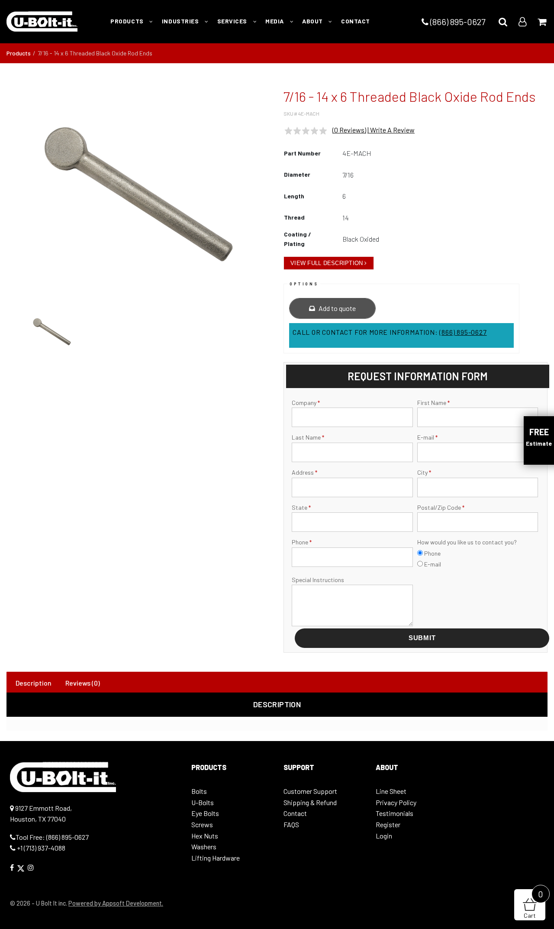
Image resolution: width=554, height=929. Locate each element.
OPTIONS (304, 284)
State (301, 507)
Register (388, 824)
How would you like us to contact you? (467, 542)
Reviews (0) (82, 683)
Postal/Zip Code (440, 507)
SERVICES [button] (233, 21)
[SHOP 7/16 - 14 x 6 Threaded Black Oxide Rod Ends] (138, 194)
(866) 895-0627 (456, 21)
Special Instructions (318, 579)
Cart (533, 904)
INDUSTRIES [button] (181, 21)
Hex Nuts (204, 836)
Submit (422, 637)
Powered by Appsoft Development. (115, 903)
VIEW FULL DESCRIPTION (326, 263)
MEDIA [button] (275, 21)
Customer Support (310, 791)
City (424, 472)
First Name (433, 402)
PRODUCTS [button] (127, 21)
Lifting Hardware (215, 858)
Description (34, 683)
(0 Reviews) (349, 130)
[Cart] (542, 21)
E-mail (427, 437)
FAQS (291, 824)
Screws (202, 824)
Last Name (308, 437)
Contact (295, 813)
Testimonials (394, 813)
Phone (302, 542)
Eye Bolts (205, 813)
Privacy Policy (396, 802)
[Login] (522, 21)
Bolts (199, 791)
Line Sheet (391, 791)
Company (306, 402)
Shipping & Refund (310, 802)
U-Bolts (202, 802)
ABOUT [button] (313, 21)
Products (18, 53)
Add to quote (336, 308)
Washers (203, 846)
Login (384, 836)
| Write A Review (391, 130)
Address (304, 472)
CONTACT (355, 21)
